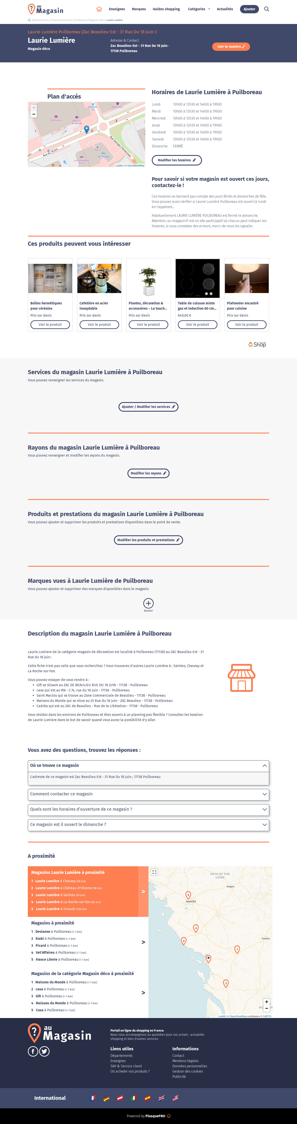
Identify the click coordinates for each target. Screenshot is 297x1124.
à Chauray (56, 881)
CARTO (267, 1016)
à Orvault (56, 909)
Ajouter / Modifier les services (146, 407)
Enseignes (118, 1061)
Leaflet (119, 165)
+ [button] (33, 107)
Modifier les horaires (175, 160)
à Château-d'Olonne (64, 888)
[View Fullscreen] (154, 872)
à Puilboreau (53, 932)
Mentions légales (185, 1061)
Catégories (196, 9)
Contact (178, 1056)
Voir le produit (50, 324)
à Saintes (56, 895)
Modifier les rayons (146, 473)
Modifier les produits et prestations (146, 540)
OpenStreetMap (135, 165)
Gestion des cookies (187, 1071)
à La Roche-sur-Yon (63, 902)
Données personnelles (189, 1066)
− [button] (33, 114)
